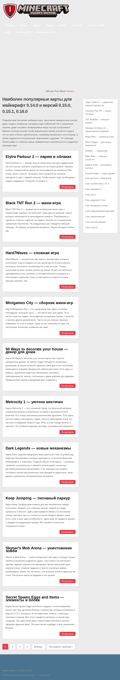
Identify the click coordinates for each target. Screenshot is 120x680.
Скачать (70, 91)
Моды (24, 25)
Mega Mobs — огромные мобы (99, 137)
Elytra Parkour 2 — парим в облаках (38, 156)
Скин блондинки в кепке (96, 205)
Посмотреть (67, 187)
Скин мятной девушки (95, 222)
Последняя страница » (61, 646)
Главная (9, 25)
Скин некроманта (93, 189)
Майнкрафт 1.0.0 (46, 32)
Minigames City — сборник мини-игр (39, 303)
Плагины (77, 25)
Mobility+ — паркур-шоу (96, 151)
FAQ (7, 32)
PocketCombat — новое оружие (100, 173)
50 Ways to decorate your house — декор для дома (37, 350)
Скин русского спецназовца (98, 178)
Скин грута (90, 194)
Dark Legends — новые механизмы (38, 448)
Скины (62, 25)
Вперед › (38, 646)
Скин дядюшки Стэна (95, 200)
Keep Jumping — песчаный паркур (38, 498)
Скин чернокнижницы (95, 216)
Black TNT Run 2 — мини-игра (33, 203)
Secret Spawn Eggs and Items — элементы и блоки (35, 598)
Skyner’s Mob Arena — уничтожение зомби (39, 549)
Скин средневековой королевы (99, 211)
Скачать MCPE (96, 25)
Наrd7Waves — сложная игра (32, 253)
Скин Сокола (91, 227)
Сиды (50, 25)
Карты (36, 25)
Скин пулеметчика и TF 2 (97, 183)
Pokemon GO (23, 32)
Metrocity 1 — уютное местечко (34, 402)
